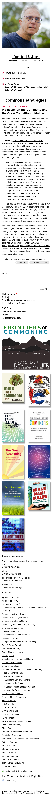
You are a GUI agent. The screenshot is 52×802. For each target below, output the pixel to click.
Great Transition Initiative (34, 121)
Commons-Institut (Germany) (15, 617)
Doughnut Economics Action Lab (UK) (19, 642)
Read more (7, 259)
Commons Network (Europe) (14, 614)
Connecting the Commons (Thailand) (18, 624)
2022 (26, 87)
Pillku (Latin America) (11, 725)
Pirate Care (7, 728)
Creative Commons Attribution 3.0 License (32, 793)
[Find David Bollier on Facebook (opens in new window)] (5, 796)
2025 (7, 87)
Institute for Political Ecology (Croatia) (18, 687)
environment (22, 262)
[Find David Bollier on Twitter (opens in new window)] (10, 796)
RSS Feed (6, 308)
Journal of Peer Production (14, 697)
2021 (33, 87)
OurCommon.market (11, 714)
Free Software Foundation (13, 645)
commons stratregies (40, 262)
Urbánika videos (9, 766)
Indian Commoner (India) (13, 673)
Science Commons (10, 742)
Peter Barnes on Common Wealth (17, 721)
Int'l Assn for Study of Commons (16, 680)
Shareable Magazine (11, 749)
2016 (20, 90)
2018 (7, 90)
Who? (4, 571)
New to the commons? (15, 73)
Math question (9, 294)
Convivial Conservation (12, 628)
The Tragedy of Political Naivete (16, 578)
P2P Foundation (9, 718)
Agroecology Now (10, 601)
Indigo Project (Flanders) (13, 676)
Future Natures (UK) (11, 649)
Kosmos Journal (9, 700)
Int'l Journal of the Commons (14, 683)
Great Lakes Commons (12, 662)
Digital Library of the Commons (16, 635)
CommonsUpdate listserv (14, 311)
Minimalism (7, 585)
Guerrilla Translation (11, 666)
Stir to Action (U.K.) (10, 759)
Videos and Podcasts (15, 78)
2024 (13, 87)
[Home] (26, 25)
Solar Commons (9, 745)
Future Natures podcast (12, 652)
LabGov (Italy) (8, 704)
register (25, 259)
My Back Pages (12, 84)
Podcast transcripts (11, 318)
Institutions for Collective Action (16, 690)
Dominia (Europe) (10, 638)
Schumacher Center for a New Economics (20, 739)
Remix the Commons (11, 735)
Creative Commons (10, 631)
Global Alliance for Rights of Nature (17, 659)
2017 (13, 90)
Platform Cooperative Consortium (17, 732)
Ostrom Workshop (10, 711)
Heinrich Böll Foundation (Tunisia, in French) (22, 669)
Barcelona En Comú (11, 604)
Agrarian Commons (10, 597)
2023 (20, 87)
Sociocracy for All (9, 752)
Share (4, 273)
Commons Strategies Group (14, 621)
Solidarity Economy (10, 756)
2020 (39, 87)
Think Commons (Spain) (13, 763)
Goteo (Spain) (8, 656)
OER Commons (9, 707)
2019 (46, 87)
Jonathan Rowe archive (12, 694)
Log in (16, 259)
